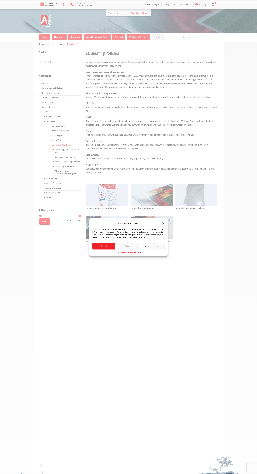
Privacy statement (134, 252)
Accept (104, 246)
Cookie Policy (121, 252)
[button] (163, 223)
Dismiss (128, 246)
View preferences (153, 246)
